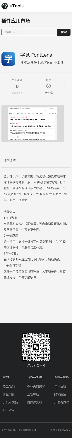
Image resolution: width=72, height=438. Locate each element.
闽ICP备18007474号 (60, 430)
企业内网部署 (36, 386)
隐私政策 (60, 394)
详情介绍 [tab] (10, 160)
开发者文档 (10, 402)
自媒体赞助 (34, 402)
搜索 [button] (64, 32)
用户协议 (60, 386)
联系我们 (9, 386)
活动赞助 (33, 394)
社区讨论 (9, 410)
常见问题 (9, 394)
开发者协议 (61, 402)
